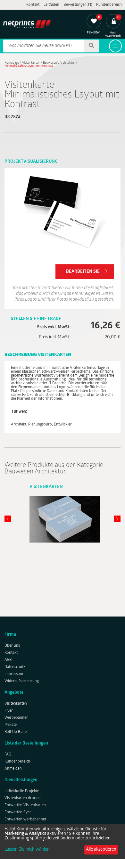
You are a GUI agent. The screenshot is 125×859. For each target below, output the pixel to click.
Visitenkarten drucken (23, 798)
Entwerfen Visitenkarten (25, 805)
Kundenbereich (109, 5)
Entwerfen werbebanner (25, 819)
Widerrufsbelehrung (21, 681)
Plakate (10, 725)
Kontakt (32, 5)
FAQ (7, 754)
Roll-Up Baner (16, 732)
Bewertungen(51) (77, 5)
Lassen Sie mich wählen (27, 849)
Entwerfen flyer (17, 812)
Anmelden (13, 769)
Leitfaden (51, 5)
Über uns (12, 646)
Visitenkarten (31, 63)
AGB (8, 660)
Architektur (67, 63)
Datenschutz (14, 667)
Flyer (8, 711)
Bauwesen (50, 63)
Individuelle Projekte (21, 791)
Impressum (13, 674)
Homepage (11, 63)
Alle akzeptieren (101, 849)
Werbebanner (16, 718)
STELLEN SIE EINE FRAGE (36, 318)
